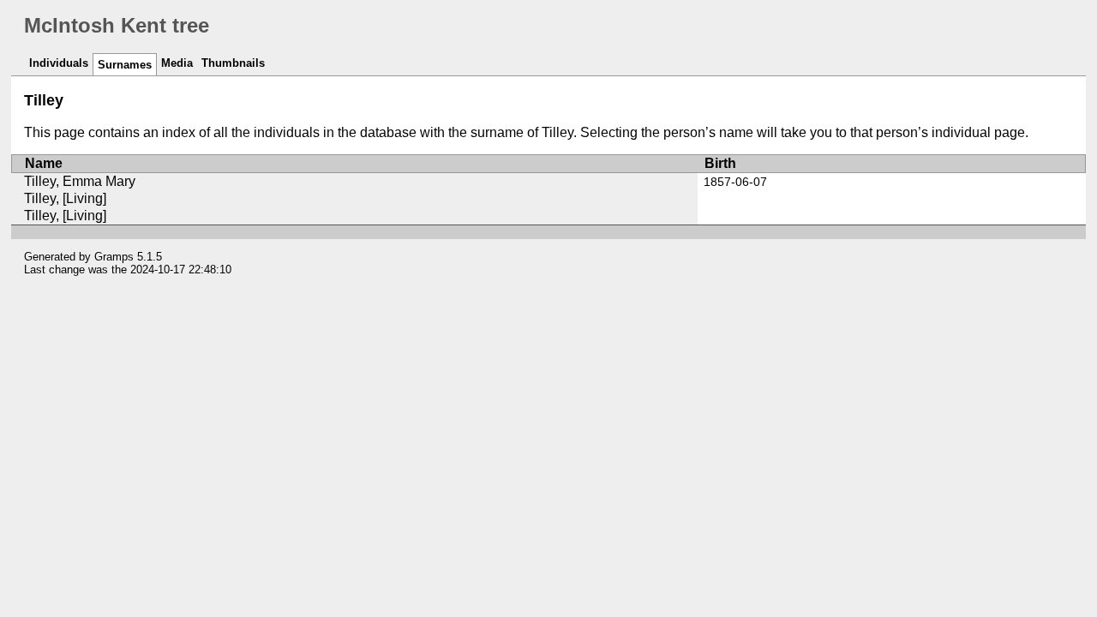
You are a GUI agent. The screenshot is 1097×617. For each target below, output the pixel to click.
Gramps (114, 256)
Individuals (58, 63)
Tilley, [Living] (65, 198)
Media (177, 63)
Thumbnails (233, 63)
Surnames (125, 64)
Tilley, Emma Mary (79, 181)
